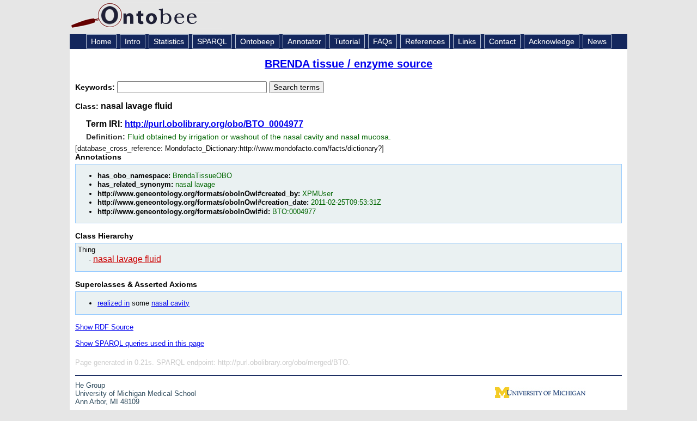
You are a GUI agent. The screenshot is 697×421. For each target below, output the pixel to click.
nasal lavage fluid (127, 259)
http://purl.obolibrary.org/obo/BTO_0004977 (214, 124)
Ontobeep (257, 41)
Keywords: (96, 87)
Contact (502, 41)
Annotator (304, 41)
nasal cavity (170, 303)
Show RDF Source (104, 327)
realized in (113, 303)
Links (467, 41)
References (425, 41)
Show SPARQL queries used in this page (139, 343)
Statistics (169, 41)
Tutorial (347, 41)
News (597, 41)
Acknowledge (551, 41)
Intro (132, 41)
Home (101, 41)
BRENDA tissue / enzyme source (348, 64)
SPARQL (212, 41)
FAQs (382, 41)
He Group (90, 385)
